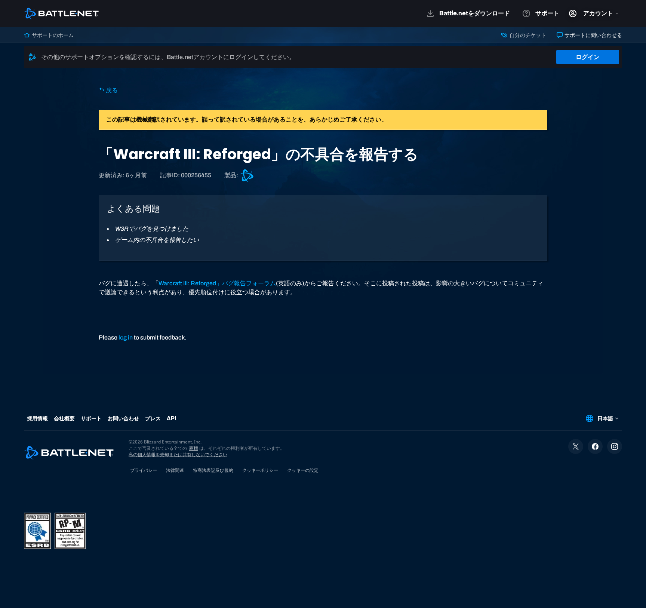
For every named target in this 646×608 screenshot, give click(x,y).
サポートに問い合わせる (592, 35)
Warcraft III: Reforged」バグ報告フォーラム (217, 283)
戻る (111, 90)
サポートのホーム (52, 35)
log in (126, 337)
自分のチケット (527, 35)
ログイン (588, 57)
